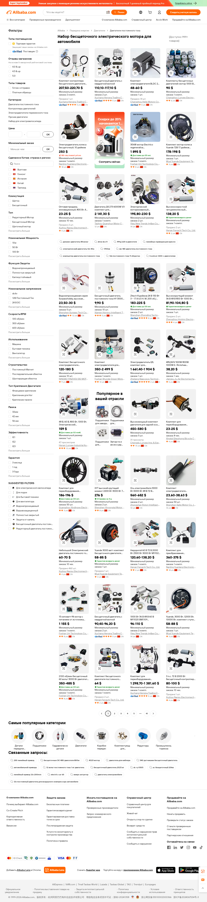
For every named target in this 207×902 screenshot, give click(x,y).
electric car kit (57, 774)
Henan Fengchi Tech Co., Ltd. (181, 230)
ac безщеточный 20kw (163, 767)
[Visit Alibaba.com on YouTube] (195, 847)
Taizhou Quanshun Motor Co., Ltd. (110, 223)
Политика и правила (57, 840)
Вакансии (11, 825)
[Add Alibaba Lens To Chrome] (54, 870)
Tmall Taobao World (87, 884)
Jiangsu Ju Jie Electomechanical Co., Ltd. (181, 379)
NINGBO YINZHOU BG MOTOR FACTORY (74, 379)
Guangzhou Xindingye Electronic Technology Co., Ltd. (74, 507)
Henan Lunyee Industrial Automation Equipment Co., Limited (74, 445)
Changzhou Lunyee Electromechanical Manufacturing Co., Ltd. (181, 97)
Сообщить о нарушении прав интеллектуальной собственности (142, 834)
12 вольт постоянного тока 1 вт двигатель (65, 767)
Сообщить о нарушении (139, 843)
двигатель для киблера (119, 760)
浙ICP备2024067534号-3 (186, 897)
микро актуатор (81, 774)
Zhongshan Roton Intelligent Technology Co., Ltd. (145, 505)
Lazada (103, 884)
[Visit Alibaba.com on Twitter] (182, 847)
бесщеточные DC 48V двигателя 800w (61, 760)
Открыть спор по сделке (140, 819)
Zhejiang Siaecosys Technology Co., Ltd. (145, 379)
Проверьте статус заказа (180, 820)
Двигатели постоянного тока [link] (125, 30)
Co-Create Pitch (14, 810)
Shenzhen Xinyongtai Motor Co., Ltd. (110, 507)
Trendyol (138, 884)
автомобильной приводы (25, 767)
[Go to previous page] (101, 713)
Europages (150, 884)
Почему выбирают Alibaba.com (22, 804)
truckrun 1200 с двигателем (162, 256)
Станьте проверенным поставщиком (179, 827)
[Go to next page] (153, 713)
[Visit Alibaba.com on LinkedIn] (175, 847)
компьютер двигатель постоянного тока (81, 256)
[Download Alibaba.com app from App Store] (165, 870)
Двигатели (99, 30)
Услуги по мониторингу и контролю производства (60, 833)
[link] (203, 871)
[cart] (150, 12)
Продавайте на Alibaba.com (181, 808)
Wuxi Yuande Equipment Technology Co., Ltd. (181, 161)
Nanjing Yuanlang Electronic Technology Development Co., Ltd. (74, 164)
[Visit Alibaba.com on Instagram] (188, 847)
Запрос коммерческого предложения (99, 815)
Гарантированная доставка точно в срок (60, 818)
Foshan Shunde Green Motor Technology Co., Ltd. (110, 379)
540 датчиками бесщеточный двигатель (158, 760)
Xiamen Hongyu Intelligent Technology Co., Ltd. (110, 312)
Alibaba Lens (23, 870)
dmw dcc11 (103, 242)
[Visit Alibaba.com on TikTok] (201, 847)
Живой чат (132, 813)
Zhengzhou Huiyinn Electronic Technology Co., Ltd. (181, 319)
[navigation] (31, 372)
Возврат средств (136, 825)
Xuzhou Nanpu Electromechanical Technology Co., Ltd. (74, 227)
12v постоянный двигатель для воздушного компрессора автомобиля (46, 782)
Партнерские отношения (180, 835)
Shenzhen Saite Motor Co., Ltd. (181, 505)
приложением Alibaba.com (138, 870)
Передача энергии (79, 30)
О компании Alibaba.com (19, 797)
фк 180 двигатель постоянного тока (135, 249)
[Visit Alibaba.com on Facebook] (169, 847)
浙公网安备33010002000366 (156, 897)
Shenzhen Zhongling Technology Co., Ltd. (145, 315)
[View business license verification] (132, 897)
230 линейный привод (24, 760)
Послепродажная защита (60, 825)
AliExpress (57, 884)
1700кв (107, 249)
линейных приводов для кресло (160, 242)
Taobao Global (117, 884)
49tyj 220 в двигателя (127, 242)
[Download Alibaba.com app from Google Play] (190, 870)
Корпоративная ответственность (15, 818)
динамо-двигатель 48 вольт (75, 242)
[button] (108, 12)
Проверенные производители (102, 808)
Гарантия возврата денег (59, 810)
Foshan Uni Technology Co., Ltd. (145, 164)
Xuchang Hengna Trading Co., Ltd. (74, 101)
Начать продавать (176, 814)
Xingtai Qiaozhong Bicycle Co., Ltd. (181, 438)
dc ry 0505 (138, 767)
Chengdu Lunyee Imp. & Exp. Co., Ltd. (145, 442)
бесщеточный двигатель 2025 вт (109, 767)
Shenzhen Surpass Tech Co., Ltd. (74, 312)
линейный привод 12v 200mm (27, 774)
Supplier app (93, 870)
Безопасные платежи (58, 804)
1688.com (70, 884)
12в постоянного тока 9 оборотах (124, 256)
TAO (129, 884)
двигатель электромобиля (110, 774)
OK (48, 134)
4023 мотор (94, 760)
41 (147, 713)
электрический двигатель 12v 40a (78, 249)
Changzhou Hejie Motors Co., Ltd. (145, 101)
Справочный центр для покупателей (139, 805)
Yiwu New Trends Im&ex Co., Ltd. (145, 223)
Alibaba (61, 30)
